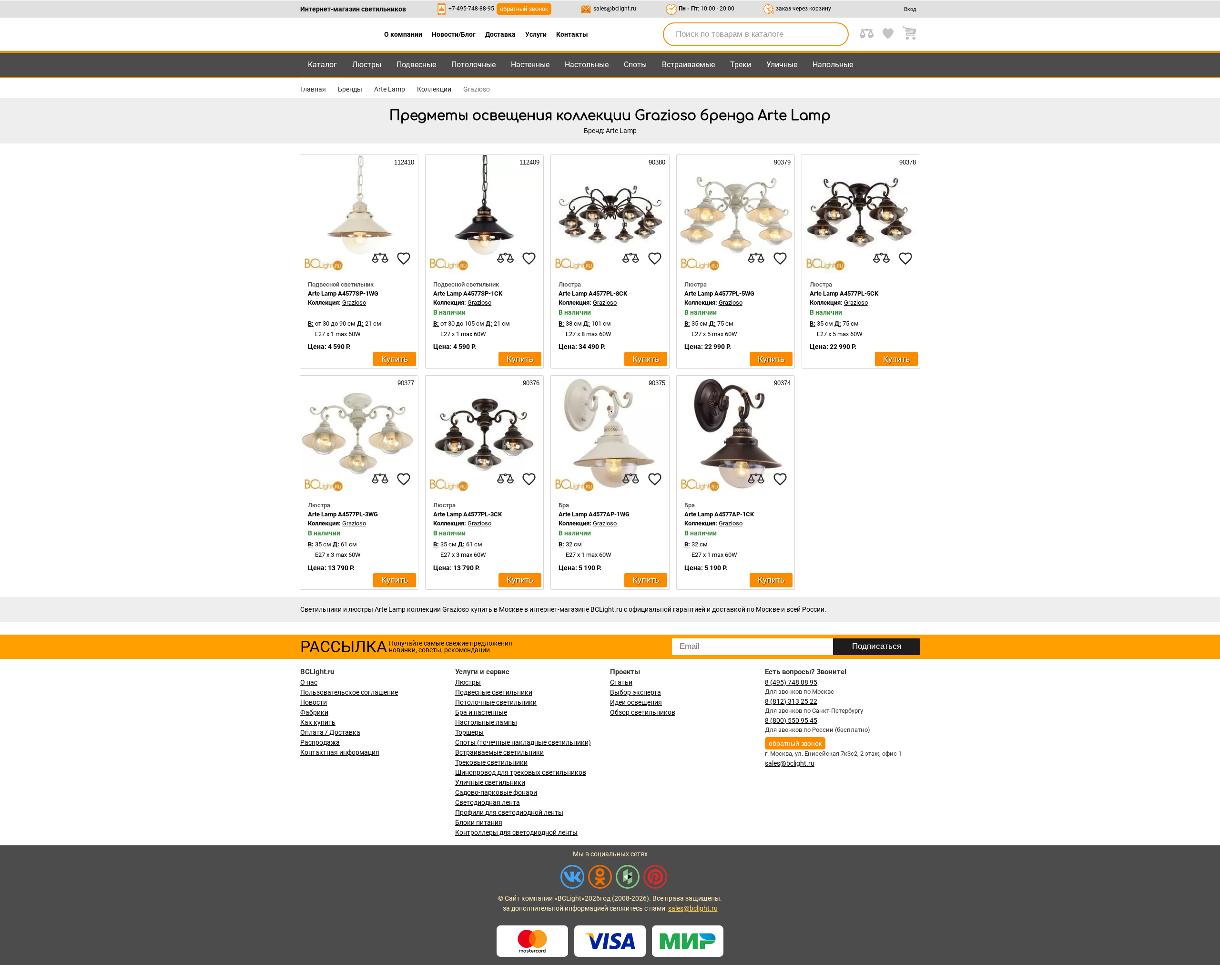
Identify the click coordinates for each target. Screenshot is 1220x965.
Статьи (621, 682)
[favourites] (403, 258)
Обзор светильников (642, 712)
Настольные (587, 64)
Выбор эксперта (635, 692)
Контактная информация (339, 752)
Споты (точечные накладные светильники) (523, 742)
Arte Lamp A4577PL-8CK (593, 293)
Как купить (318, 722)
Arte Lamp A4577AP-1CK (719, 514)
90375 (656, 383)
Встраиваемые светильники (499, 752)
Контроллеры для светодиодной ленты (516, 832)
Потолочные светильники (496, 702)
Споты (635, 64)
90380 (656, 162)
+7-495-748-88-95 (471, 8)
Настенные (530, 64)
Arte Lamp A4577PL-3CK (467, 514)
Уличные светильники (490, 782)
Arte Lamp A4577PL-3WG (343, 514)
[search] (836, 34)
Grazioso (354, 302)
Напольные (833, 64)
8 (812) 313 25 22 (791, 701)
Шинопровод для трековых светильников (520, 772)
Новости (313, 702)
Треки (740, 64)
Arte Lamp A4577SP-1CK (467, 293)
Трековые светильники (491, 762)
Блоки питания (478, 822)
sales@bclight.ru (614, 8)
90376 (530, 383)
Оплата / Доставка (330, 732)
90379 (781, 162)
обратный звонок (524, 8)
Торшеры (469, 732)
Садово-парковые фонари (496, 792)
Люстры (366, 64)
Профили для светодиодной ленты (509, 812)
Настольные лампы (486, 722)
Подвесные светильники (493, 692)
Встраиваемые (688, 64)
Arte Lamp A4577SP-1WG (343, 293)
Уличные (781, 64)
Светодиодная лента (487, 802)
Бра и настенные (481, 712)
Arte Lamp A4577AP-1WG (594, 514)
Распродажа (320, 742)
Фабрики (314, 712)
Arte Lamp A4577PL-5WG (719, 293)
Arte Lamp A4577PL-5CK (844, 293)
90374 (781, 383)
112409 (528, 162)
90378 (906, 162)
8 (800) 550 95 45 (791, 720)
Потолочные (473, 64)
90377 (405, 383)
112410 (403, 162)
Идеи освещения (636, 702)
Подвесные (416, 64)
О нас (308, 682)
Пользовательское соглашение (349, 692)
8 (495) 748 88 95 (791, 682)
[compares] (379, 258)
